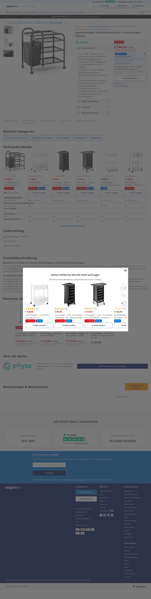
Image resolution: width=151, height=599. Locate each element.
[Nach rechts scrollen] (124, 305)
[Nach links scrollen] (26, 305)
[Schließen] (125, 270)
